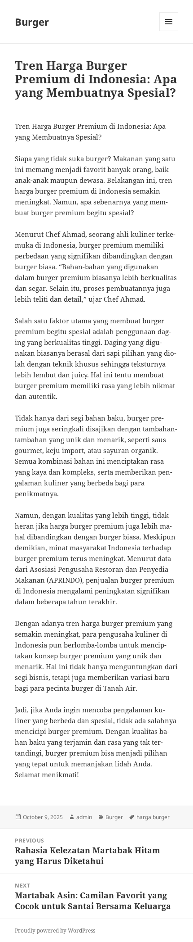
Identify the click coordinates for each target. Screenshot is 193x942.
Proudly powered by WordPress (55, 930)
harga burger (153, 817)
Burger (32, 21)
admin (84, 817)
